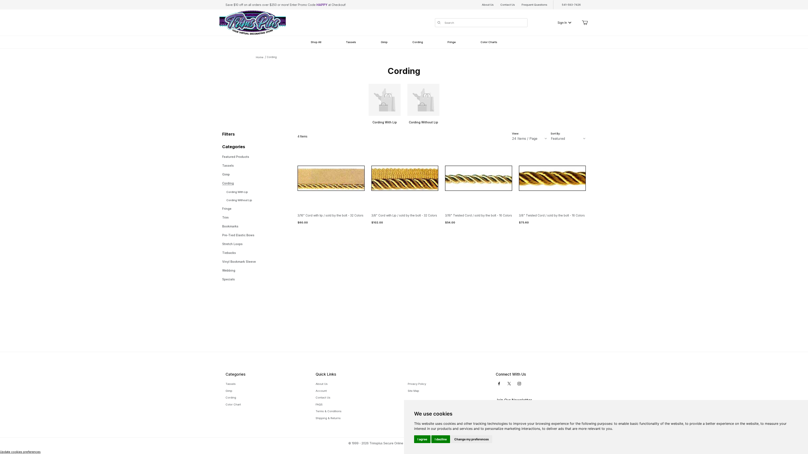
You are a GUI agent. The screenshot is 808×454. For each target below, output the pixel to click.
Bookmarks (230, 226)
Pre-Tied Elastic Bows (238, 235)
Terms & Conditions (329, 411)
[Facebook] (499, 383)
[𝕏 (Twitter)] (509, 383)
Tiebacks (229, 253)
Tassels (228, 165)
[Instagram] (519, 383)
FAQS (319, 404)
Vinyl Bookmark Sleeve (239, 261)
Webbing (228, 270)
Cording (272, 57)
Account (321, 390)
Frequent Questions (534, 4)
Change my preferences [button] (471, 439)
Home (259, 57)
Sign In (562, 22)
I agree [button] (422, 439)
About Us (488, 4)
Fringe (226, 208)
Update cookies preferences (20, 452)
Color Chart (233, 404)
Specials (228, 279)
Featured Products (235, 156)
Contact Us (507, 4)
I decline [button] (441, 439)
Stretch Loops (232, 244)
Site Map (413, 390)
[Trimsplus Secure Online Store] (252, 22)
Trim (225, 217)
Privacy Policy (417, 383)
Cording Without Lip (239, 200)
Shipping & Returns (328, 418)
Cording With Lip (237, 192)
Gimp (226, 174)
